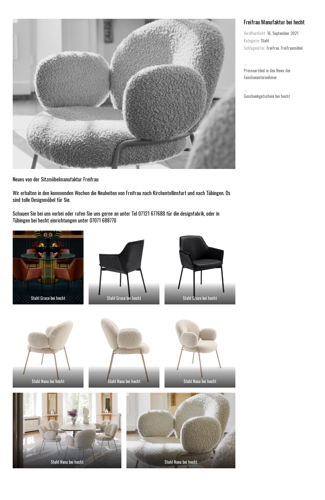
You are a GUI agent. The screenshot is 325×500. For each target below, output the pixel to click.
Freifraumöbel (292, 48)
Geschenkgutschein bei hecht (267, 96)
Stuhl (265, 41)
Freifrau (273, 48)
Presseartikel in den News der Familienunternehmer (267, 73)
